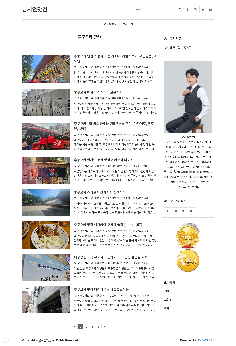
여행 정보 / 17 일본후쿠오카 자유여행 (113, 295)
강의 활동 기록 (111, 24)
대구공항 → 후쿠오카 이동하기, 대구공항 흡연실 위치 (111, 257)
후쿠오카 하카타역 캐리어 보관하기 (98, 92)
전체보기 (127, 24)
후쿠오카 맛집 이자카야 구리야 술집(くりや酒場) (108, 225)
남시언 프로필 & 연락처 (178, 47)
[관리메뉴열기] (5, 340)
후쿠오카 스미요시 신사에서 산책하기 (100, 193)
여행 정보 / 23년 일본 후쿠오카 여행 (113, 67)
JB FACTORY (205, 340)
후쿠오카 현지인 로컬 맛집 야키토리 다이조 (103, 160)
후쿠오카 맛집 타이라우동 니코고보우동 (101, 290)
